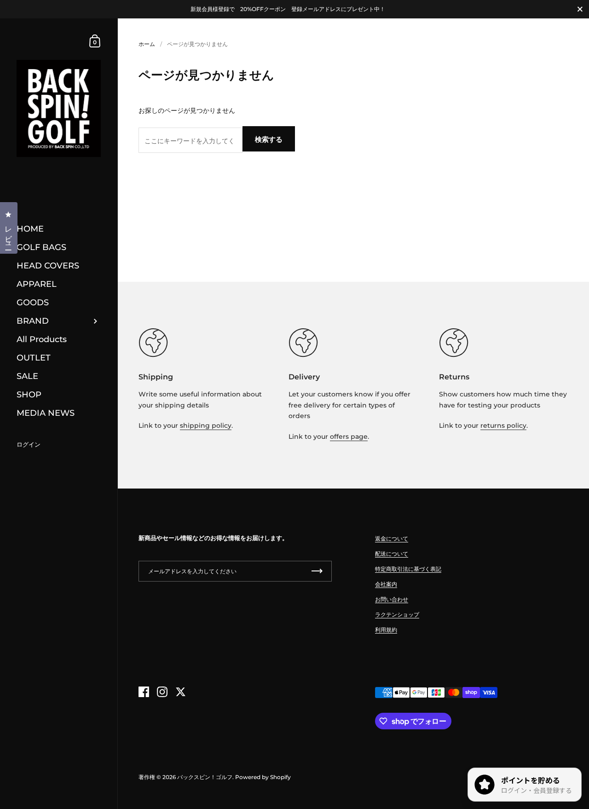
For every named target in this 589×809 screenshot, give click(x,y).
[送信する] (317, 571)
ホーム (147, 44)
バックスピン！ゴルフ (204, 777)
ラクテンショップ (397, 614)
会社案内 (386, 584)
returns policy (503, 425)
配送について (391, 553)
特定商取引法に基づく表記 (408, 568)
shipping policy (205, 425)
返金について (391, 538)
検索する (269, 139)
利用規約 (386, 629)
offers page (349, 436)
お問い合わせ (391, 599)
